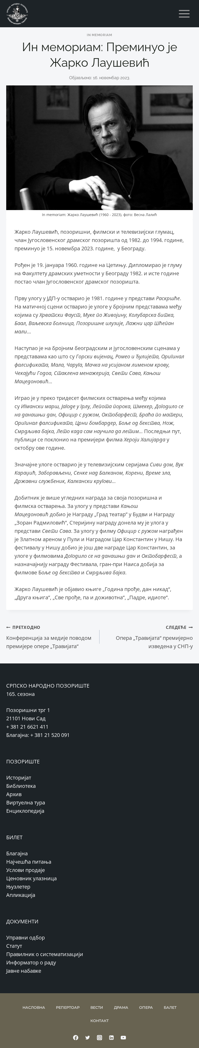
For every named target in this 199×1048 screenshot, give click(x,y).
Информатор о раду (31, 962)
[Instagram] (99, 1037)
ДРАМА (121, 1007)
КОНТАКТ (99, 1020)
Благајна (17, 853)
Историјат (18, 777)
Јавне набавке (23, 970)
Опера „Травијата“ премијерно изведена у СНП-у (154, 637)
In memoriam (99, 35)
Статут (14, 945)
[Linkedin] (111, 1037)
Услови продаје (25, 870)
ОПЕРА (146, 1007)
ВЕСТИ (96, 1007)
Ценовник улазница (31, 878)
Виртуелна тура (25, 802)
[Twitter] (87, 1037)
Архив (14, 794)
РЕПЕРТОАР (68, 1007)
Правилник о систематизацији (44, 954)
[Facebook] (75, 1037)
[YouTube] (123, 1037)
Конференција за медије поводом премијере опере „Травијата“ (48, 637)
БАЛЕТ (170, 1007)
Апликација (20, 894)
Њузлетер (18, 886)
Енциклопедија (25, 810)
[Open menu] (184, 14)
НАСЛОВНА (34, 1007)
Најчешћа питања (28, 861)
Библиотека (21, 785)
